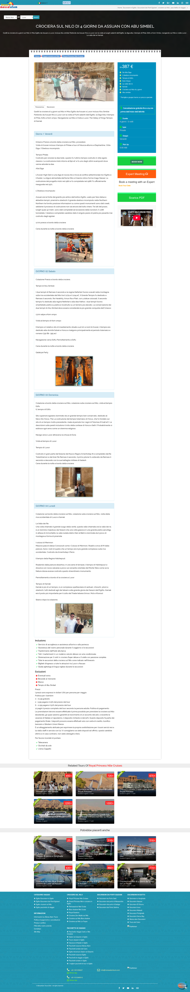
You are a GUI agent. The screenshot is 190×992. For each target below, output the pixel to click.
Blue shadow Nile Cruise (77, 909)
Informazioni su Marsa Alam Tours (46, 917)
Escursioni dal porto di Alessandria (111, 901)
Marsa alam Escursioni (137, 919)
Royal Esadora (74, 912)
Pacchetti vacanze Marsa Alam (79, 946)
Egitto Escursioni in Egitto (45, 898)
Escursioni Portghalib (137, 913)
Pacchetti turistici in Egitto (78, 960)
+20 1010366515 (77, 977)
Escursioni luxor (135, 907)
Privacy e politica (40, 923)
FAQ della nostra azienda (43, 926)
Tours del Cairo (135, 922)
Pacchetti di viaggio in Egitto (79, 958)
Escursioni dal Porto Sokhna (109, 907)
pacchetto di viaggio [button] (178, 8)
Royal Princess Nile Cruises (73, 56)
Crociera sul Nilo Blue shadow (79, 918)
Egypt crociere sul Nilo (51, 56)
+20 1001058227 (77, 970)
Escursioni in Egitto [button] (129, 8)
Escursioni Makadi (136, 910)
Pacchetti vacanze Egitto (77, 955)
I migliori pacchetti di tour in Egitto (80, 963)
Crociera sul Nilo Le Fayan (78, 921)
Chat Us (181, 985)
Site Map (37, 932)
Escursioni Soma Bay (137, 916)
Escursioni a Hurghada (137, 898)
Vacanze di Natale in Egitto (78, 943)
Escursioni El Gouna (137, 904)
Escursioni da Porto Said (107, 898)
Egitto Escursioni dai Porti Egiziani (48, 901)
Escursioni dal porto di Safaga (109, 904)
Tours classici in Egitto (76, 940)
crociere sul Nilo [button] (164, 8)
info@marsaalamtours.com (110, 970)
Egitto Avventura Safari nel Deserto (81, 952)
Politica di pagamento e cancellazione (47, 920)
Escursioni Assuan (136, 901)
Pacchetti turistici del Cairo (78, 949)
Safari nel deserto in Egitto (78, 937)
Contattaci (37, 929)
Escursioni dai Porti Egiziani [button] (147, 8)
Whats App (73, 973)
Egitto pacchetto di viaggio (45, 907)
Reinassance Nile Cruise (77, 906)
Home (120, 8)
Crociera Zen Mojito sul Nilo (78, 915)
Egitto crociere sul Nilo (44, 904)
